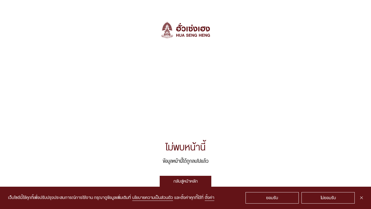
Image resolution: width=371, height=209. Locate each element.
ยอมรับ (272, 198)
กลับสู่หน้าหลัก (186, 181)
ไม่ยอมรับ (328, 198)
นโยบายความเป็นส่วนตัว (152, 198)
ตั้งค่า (209, 198)
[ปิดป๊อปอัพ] (361, 197)
